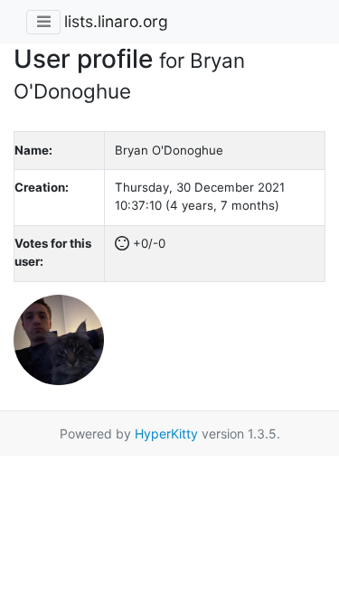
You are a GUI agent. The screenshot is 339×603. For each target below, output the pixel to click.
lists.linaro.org (116, 21)
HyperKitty (166, 433)
